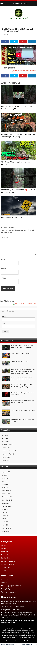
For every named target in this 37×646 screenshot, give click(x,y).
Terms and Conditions (8, 592)
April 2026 (5, 484)
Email (3, 269)
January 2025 (6, 531)
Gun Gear (5, 435)
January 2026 (6, 494)
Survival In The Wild (8, 454)
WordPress (15, 641)
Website (4, 278)
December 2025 (7, 497)
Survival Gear (6, 448)
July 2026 (4, 475)
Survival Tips (6, 460)
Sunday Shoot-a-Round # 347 (10, 610)
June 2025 (5, 516)
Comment (5, 237)
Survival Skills (6, 457)
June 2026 (5, 478)
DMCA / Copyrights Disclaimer (11, 586)
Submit (5, 331)
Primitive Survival (7, 445)
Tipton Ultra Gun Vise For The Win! (12, 606)
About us (4, 583)
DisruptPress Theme (26, 641)
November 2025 (7, 500)
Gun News (5, 438)
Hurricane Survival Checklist (11, 218)
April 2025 (5, 522)
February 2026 (6, 491)
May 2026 (5, 481)
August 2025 (6, 509)
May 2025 (5, 519)
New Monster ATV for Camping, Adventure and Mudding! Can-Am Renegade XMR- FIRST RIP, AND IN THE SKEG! (18, 615)
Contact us (4, 579)
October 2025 (6, 503)
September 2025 (7, 506)
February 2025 (6, 528)
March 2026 (5, 487)
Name (3, 259)
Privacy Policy (5, 589)
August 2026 (6, 472)
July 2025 (4, 512)
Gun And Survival (20, 3)
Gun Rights (5, 441)
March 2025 (5, 525)
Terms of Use (21, 637)
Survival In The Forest (9, 451)
